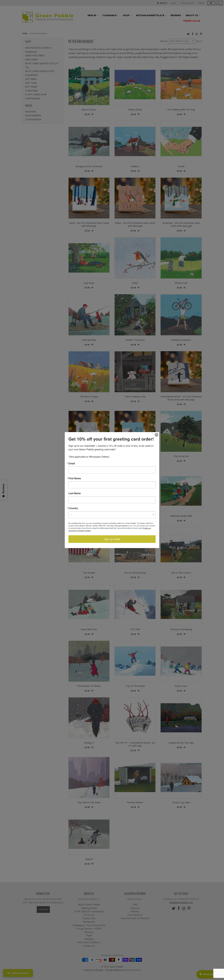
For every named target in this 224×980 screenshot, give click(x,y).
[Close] (156, 435)
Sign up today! (112, 539)
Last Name (74, 493)
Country (73, 508)
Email (71, 463)
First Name (74, 478)
